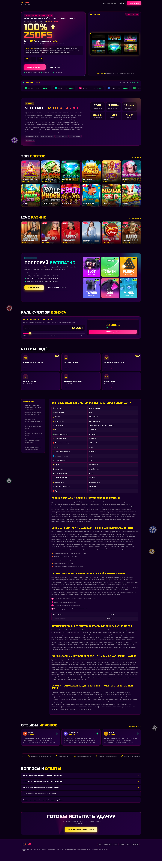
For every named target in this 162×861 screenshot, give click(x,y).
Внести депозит (113, 332)
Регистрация (134, 3)
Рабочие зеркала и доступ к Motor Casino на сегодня (33, 413)
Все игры (135, 157)
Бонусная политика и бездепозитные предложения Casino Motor (33, 419)
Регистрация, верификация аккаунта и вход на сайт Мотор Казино (33, 440)
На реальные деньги (57, 287)
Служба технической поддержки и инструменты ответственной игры (33, 447)
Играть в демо (34, 287)
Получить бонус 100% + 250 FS (81, 829)
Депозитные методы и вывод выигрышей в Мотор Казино (33, 426)
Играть (29, 855)
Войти (121, 3)
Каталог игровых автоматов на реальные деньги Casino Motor (33, 433)
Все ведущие (134, 218)
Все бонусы (55, 67)
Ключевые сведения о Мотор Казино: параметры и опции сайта (33, 407)
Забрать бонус (33, 67)
